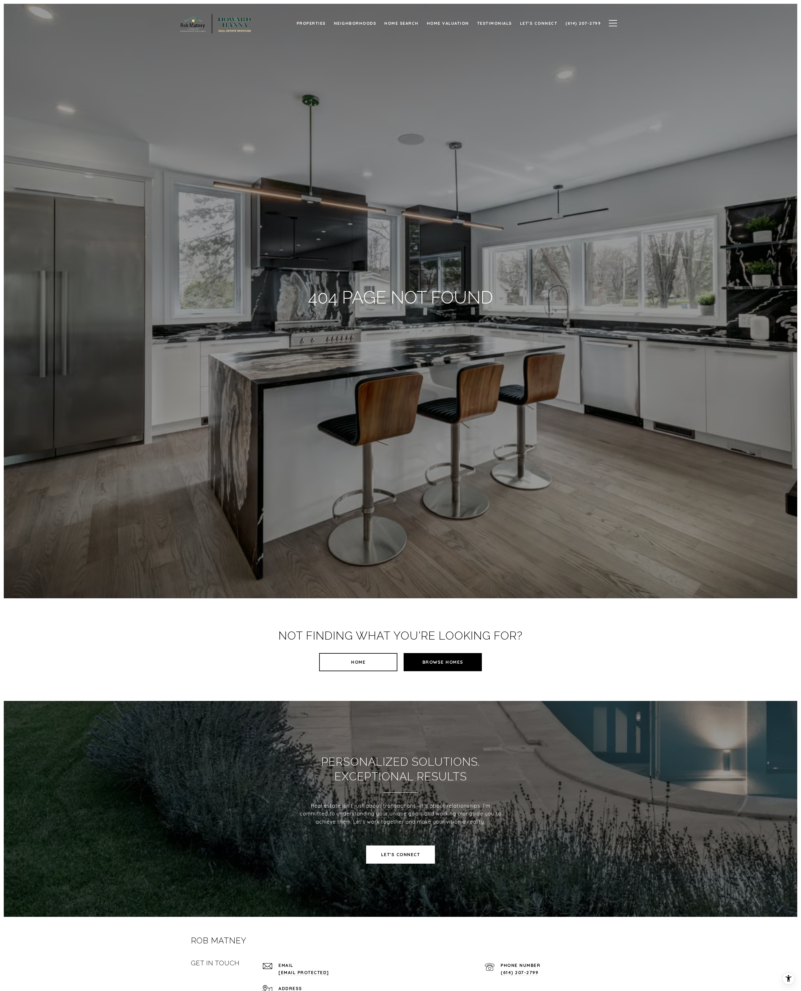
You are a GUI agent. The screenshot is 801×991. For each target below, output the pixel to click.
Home (358, 662)
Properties (311, 23)
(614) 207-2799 (519, 972)
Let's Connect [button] (400, 854)
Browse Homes (442, 662)
